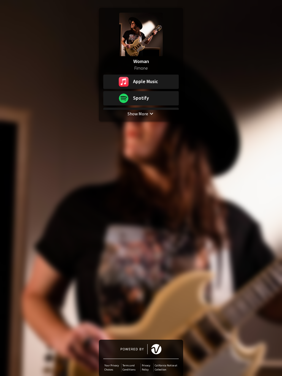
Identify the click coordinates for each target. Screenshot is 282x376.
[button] (141, 82)
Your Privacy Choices (111, 367)
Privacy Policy (146, 367)
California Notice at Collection (166, 367)
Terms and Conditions (129, 367)
